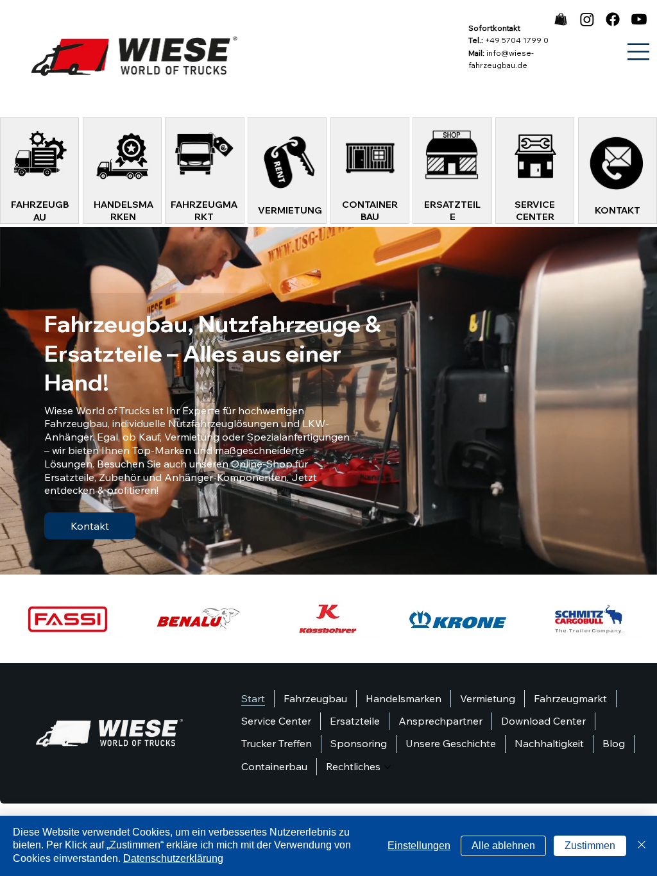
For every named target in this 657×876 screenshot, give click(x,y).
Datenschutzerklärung (173, 858)
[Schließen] (641, 846)
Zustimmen (590, 845)
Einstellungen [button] (419, 845)
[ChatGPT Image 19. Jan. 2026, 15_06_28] (561, 19)
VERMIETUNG (290, 210)
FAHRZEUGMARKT (204, 211)
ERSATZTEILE (452, 211)
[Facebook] (613, 19)
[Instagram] (587, 19)
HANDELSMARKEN (123, 211)
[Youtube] (639, 19)
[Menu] (638, 51)
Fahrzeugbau (40, 211)
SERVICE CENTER (535, 211)
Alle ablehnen (503, 845)
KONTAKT (617, 210)
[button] (634, 560)
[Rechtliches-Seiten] (387, 767)
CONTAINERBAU (370, 211)
